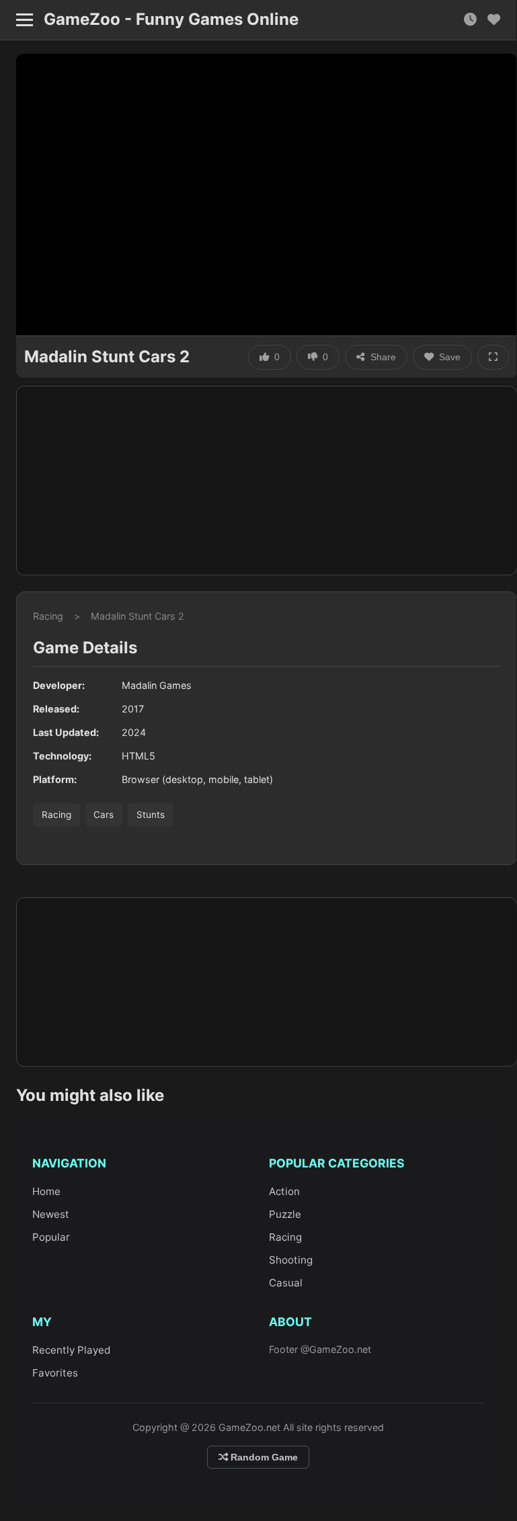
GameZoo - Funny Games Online (171, 19)
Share (383, 357)
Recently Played (71, 1350)
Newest (50, 1214)
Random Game (263, 1457)
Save (450, 357)
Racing (48, 616)
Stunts (150, 814)
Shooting (291, 1259)
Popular (51, 1237)
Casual (286, 1282)
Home (46, 1191)
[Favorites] (493, 19)
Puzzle (285, 1214)
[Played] (470, 19)
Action (284, 1191)
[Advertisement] (266, 480)
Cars (103, 814)
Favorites (55, 1372)
